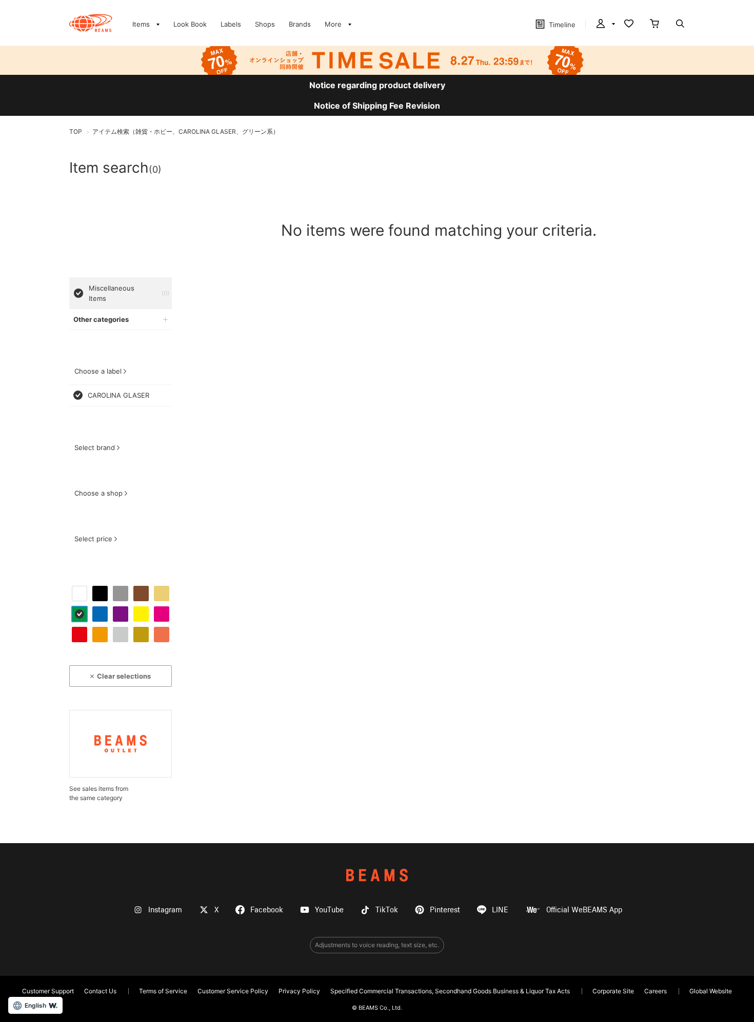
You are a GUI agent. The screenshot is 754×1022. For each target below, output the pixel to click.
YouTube (329, 910)
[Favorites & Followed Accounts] (629, 24)
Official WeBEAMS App (584, 910)
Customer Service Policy (232, 991)
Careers (655, 991)
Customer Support (48, 991)
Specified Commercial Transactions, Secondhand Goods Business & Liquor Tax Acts (450, 991)
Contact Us (100, 991)
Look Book (190, 24)
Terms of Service (163, 991)
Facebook (266, 910)
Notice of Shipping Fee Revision (377, 105)
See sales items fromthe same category (98, 793)
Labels (231, 24)
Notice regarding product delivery (377, 85)
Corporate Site (613, 991)
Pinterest (445, 910)
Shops (265, 24)
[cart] (654, 24)
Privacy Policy (299, 991)
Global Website (710, 991)
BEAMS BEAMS (90, 23)
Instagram (165, 910)
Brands (300, 24)
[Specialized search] (680, 24)
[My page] (604, 24)
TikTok (386, 910)
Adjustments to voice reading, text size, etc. (377, 945)
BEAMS (377, 875)
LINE (500, 910)
